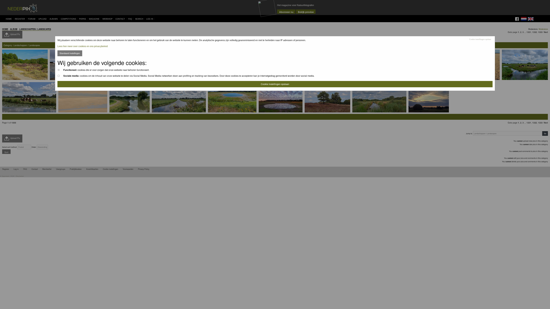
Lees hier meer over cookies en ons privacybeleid (82, 46)
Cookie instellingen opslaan (480, 39)
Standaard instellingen (70, 53)
